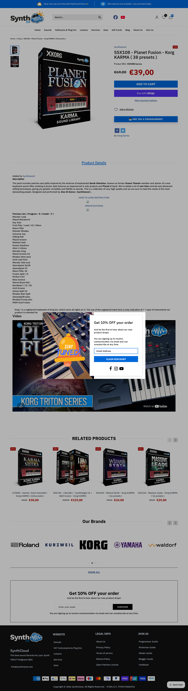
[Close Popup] (144, 310)
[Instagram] (116, 368)
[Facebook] (110, 368)
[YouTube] (121, 368)
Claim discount (116, 359)
